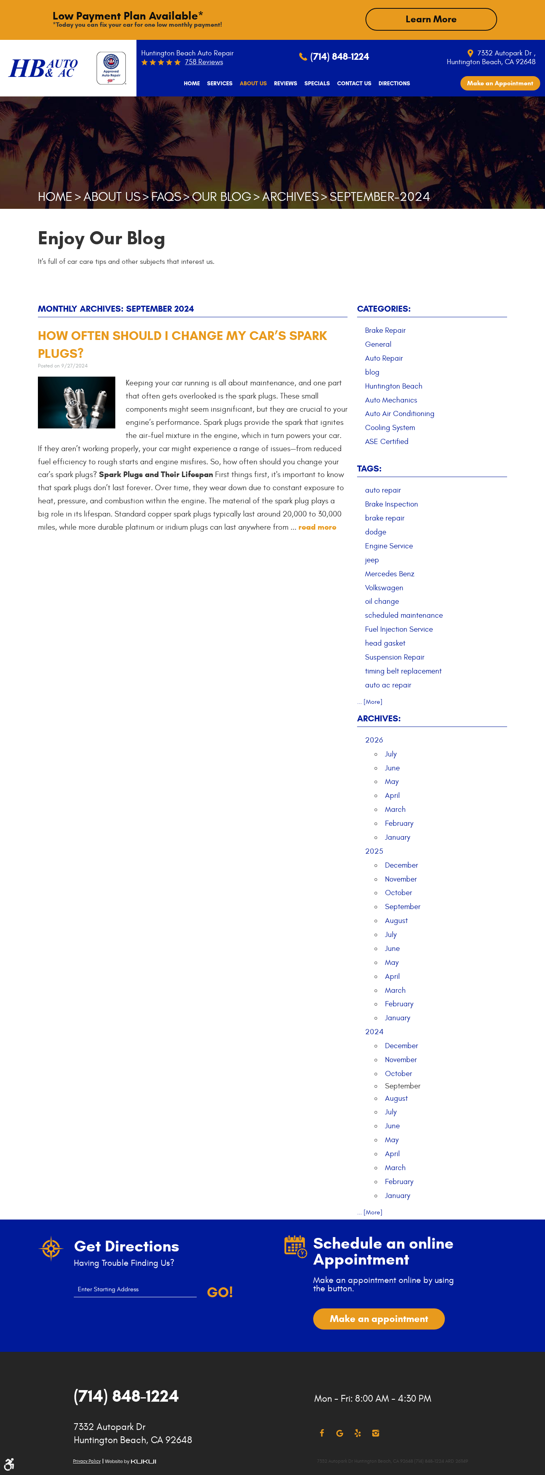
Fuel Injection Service (399, 629)
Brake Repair (385, 330)
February (399, 823)
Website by (130, 1461)
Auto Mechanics (391, 400)
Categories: (384, 308)
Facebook (321, 1433)
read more (317, 527)
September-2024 (380, 196)
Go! (220, 1292)
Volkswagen (384, 587)
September (403, 906)
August (396, 920)
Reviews (285, 84)
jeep (372, 560)
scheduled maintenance (404, 615)
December (401, 865)
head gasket (385, 643)
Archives (290, 196)
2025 (374, 851)
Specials (317, 84)
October (398, 892)
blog (372, 372)
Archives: (379, 718)
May (392, 781)
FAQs (166, 196)
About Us (253, 84)
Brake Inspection (391, 504)
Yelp (357, 1433)
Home (192, 84)
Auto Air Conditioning (399, 413)
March (395, 809)
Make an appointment (379, 1319)
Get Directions (126, 1246)
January (397, 837)
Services (220, 84)
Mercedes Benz (390, 574)
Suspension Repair (395, 657)
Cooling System (390, 427)
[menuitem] (192, 83)
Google (339, 1433)
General (378, 344)
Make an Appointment (500, 83)
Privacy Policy (87, 1461)
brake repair (385, 518)
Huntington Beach (394, 386)
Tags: (369, 468)
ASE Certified (387, 441)
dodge (375, 532)
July (391, 754)
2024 (374, 1031)
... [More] (370, 701)
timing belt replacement (403, 671)
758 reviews (204, 62)
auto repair (383, 490)
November (401, 879)
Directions (394, 84)
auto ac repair (388, 685)
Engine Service (389, 546)
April (392, 795)
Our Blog (221, 196)
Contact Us (354, 84)
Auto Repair (384, 358)
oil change (382, 601)
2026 (374, 740)
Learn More (431, 19)
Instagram (375, 1433)
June (392, 768)
